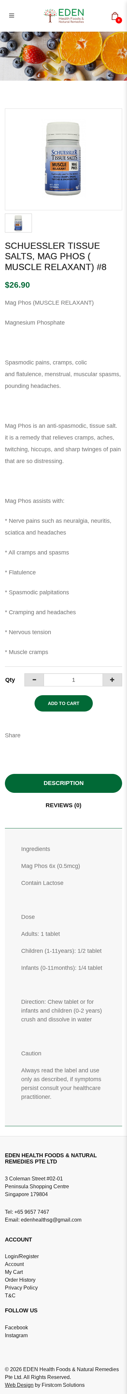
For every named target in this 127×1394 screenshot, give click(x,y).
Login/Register (22, 1256)
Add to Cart (63, 703)
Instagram (16, 1335)
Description (64, 783)
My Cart (14, 1272)
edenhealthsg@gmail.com (51, 1220)
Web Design (19, 1385)
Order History (20, 1280)
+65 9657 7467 (31, 1212)
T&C (10, 1295)
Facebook (16, 1327)
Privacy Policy (21, 1287)
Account (14, 1264)
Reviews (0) (63, 805)
